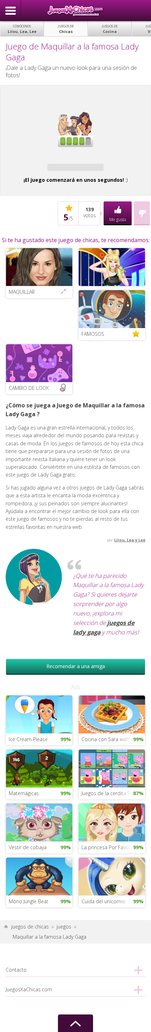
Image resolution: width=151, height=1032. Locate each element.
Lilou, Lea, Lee (22, 29)
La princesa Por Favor (105, 847)
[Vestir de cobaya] (39, 822)
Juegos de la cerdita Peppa (111, 793)
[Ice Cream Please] (39, 713)
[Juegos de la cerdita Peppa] (112, 768)
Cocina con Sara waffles (108, 739)
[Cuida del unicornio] (112, 876)
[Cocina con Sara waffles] (112, 713)
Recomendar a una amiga (75, 666)
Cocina (110, 29)
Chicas (66, 29)
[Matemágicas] (39, 768)
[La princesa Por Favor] (112, 822)
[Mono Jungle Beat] (39, 876)
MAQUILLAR (22, 291)
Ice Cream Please (28, 739)
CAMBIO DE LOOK (29, 388)
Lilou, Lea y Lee (129, 539)
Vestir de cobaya (28, 847)
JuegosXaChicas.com (75, 10)
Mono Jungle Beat (28, 901)
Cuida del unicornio (103, 901)
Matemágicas (24, 793)
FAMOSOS (92, 334)
